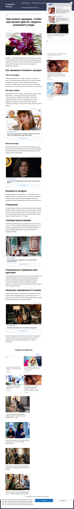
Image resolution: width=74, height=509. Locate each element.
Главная (7, 13)
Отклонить (62, 500)
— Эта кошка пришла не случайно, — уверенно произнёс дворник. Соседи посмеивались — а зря (16, 416)
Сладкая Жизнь (10, 5)
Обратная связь (25, 3)
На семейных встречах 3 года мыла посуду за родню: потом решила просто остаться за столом (17, 467)
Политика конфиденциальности (30, 7)
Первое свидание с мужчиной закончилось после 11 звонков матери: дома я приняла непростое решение (17, 493)
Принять (44, 500)
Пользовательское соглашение (40, 3)
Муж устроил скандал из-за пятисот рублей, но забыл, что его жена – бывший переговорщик (17, 441)
